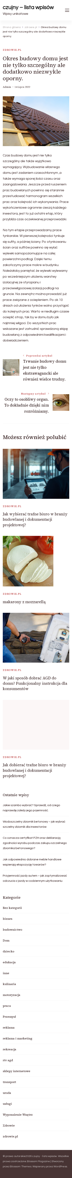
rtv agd (8, 1060)
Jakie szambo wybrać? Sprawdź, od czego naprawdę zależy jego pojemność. (31, 808)
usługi (7, 1104)
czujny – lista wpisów (28, 7)
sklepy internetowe (16, 1071)
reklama (9, 1027)
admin (7, 87)
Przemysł (9, 1017)
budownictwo (12, 929)
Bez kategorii (12, 908)
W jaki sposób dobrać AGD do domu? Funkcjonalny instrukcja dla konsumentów (35, 683)
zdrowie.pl (12, 49)
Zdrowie (9, 1125)
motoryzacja (11, 995)
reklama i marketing (17, 1038)
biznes (7, 919)
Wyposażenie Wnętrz (18, 1115)
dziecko (8, 951)
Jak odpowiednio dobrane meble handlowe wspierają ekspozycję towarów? (32, 862)
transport (9, 1082)
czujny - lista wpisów (44, 1156)
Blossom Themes (20, 1166)
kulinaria (9, 984)
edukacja (9, 962)
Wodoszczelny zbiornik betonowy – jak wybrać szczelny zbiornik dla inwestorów (34, 824)
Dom (6, 940)
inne (6, 973)
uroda (7, 1093)
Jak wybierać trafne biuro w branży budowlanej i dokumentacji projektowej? (35, 519)
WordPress (60, 1166)
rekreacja (9, 1049)
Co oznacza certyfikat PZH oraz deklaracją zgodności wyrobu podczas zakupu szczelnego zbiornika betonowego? (35, 843)
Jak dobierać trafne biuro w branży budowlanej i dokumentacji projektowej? (34, 770)
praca (7, 1006)
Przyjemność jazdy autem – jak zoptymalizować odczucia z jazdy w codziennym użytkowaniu (35, 878)
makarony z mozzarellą (24, 601)
